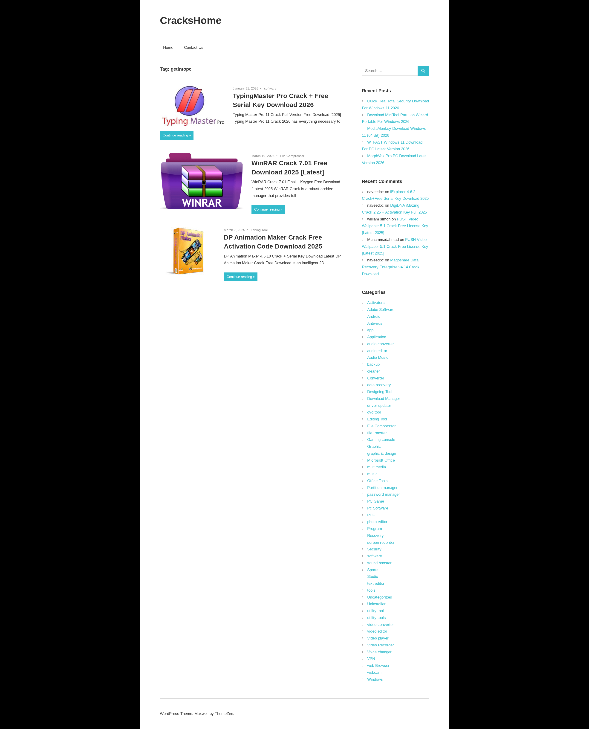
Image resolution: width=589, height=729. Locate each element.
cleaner (373, 371)
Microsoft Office (381, 460)
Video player (378, 638)
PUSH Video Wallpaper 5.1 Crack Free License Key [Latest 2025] (395, 226)
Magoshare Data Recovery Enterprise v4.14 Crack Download (390, 267)
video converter (380, 624)
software (270, 88)
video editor (377, 631)
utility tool (375, 611)
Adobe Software (380, 309)
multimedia (376, 467)
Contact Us (193, 47)
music (372, 474)
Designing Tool (379, 392)
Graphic (374, 446)
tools (371, 590)
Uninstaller (376, 604)
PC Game (375, 501)
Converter (375, 378)
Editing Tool (259, 230)
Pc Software (377, 508)
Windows (375, 679)
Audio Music (377, 357)
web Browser (378, 665)
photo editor (377, 522)
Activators (376, 303)
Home (168, 47)
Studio (372, 576)
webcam (374, 672)
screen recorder (381, 542)
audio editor (377, 351)
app (370, 330)
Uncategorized (379, 597)
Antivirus (374, 323)
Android (373, 316)
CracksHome (190, 20)
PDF (371, 515)
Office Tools (377, 481)
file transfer (377, 433)
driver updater (379, 405)
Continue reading (175, 135)
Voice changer (379, 652)
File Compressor (292, 156)
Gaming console (381, 439)
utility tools (376, 618)
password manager (383, 494)
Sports (372, 570)
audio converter (380, 344)
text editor (375, 583)
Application (376, 337)
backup (373, 364)
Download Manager (383, 398)
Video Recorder (380, 645)
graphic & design (381, 453)
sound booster (379, 563)
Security (374, 549)
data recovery (379, 385)
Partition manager (382, 488)
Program (374, 528)
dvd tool (374, 412)
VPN (371, 659)
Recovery (375, 535)
